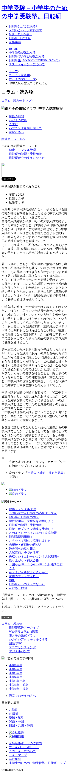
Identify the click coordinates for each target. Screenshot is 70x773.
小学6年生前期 (18, 684)
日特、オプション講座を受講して (31, 528)
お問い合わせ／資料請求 (25, 30)
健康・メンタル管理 (22, 149)
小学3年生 (15, 673)
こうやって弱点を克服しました (30, 540)
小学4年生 (15, 677)
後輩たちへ (16, 132)
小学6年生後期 (18, 688)
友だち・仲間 (18, 588)
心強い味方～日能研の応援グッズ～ (33, 513)
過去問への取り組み (22, 548)
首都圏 (13, 713)
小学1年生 (15, 665)
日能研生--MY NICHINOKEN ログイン (34, 60)
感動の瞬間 (16, 116)
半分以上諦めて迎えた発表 (45, 472)
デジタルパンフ (19, 651)
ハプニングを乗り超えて (25, 128)
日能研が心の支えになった (27, 157)
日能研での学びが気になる (27, 56)
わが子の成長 (18, 120)
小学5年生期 (17, 681)
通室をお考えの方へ (22, 695)
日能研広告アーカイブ (24, 627)
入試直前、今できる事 (24, 552)
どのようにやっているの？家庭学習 (33, 532)
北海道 (13, 709)
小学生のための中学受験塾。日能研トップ (37, 763)
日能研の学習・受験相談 (25, 153)
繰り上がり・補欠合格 (24, 560)
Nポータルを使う (20, 34)
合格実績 (15, 42)
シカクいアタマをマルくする (28, 639)
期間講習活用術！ (21, 536)
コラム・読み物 (19, 75)
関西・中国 (16, 721)
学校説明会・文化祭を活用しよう (31, 521)
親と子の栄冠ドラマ (22, 79)
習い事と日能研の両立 (24, 517)
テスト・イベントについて (27, 64)
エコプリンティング (22, 647)
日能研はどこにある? (23, 26)
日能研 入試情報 (20, 38)
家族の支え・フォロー (24, 576)
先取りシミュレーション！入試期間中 (34, 556)
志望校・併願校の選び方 (25, 544)
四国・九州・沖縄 (21, 725)
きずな (13, 124)
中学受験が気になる (22, 52)
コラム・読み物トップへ (17, 100)
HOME (13, 48)
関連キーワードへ (13, 139)
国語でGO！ (17, 643)
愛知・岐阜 (16, 717)
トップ (13, 71)
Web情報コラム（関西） (25, 631)
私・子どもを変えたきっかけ (28, 572)
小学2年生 (15, 669)
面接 (12, 580)
